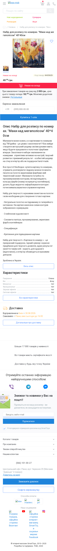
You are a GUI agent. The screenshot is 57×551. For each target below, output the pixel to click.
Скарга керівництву (28, 489)
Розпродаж (11, 22)
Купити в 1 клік (28, 117)
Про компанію (9, 444)
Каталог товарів (11, 439)
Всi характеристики (28, 298)
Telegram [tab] (28, 386)
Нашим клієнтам (11, 454)
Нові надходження (15, 17)
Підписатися (28, 421)
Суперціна (36, 17)
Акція (34, 22)
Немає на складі (32, 85)
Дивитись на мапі (11, 475)
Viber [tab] (11, 386)
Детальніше (16, 97)
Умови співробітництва (14, 449)
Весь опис (28, 266)
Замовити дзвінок (28, 481)
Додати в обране (51, 41)
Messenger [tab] (45, 386)
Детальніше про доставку (28, 322)
